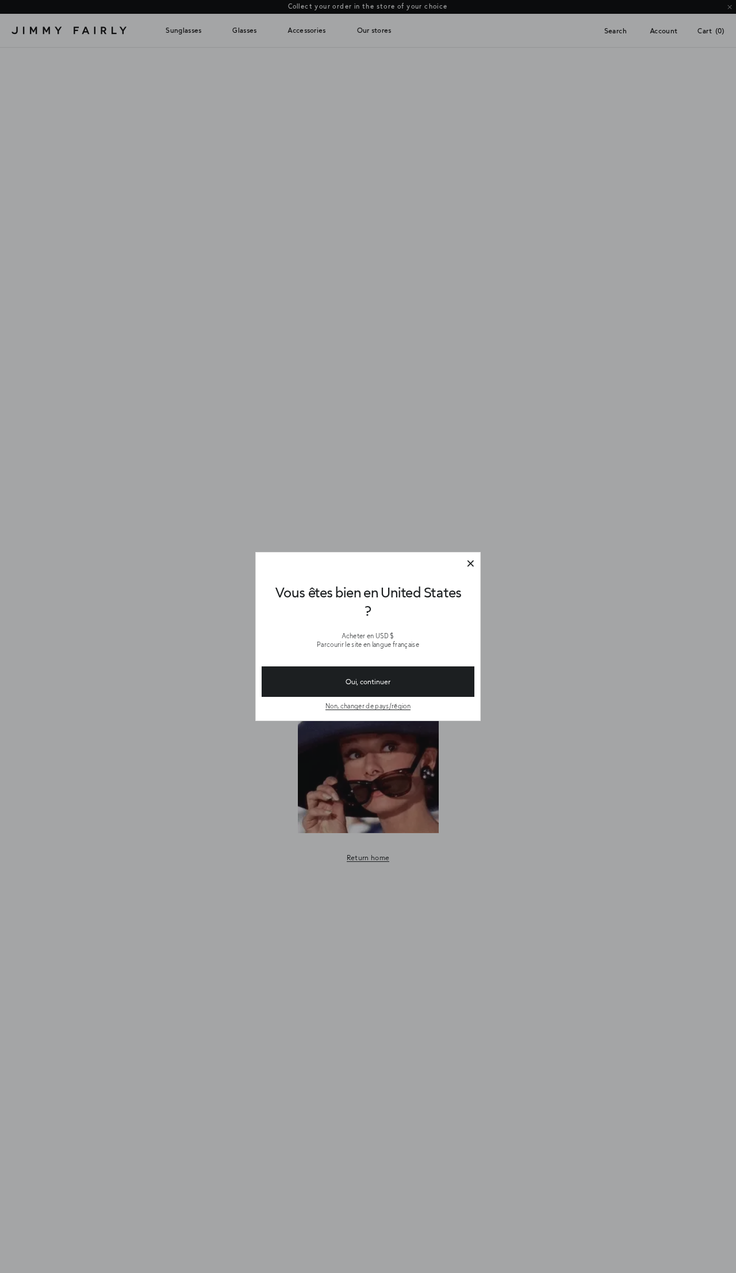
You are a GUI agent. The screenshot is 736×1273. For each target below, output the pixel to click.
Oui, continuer (368, 681)
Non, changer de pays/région (368, 706)
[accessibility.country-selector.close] (470, 564)
